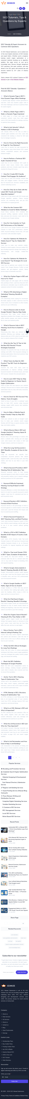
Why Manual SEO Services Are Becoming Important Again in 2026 (18, 839)
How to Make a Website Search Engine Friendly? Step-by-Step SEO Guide (13, 414)
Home (9, 34)
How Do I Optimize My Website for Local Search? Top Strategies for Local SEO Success (14, 261)
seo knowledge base (14, 947)
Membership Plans (7, 1041)
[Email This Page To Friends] (23, 923)
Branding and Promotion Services (13, 769)
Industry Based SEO (8, 1052)
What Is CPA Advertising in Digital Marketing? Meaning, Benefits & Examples (14, 294)
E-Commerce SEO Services (11, 807)
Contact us (5, 1025)
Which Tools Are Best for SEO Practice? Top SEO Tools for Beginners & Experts (14, 363)
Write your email (6, 1074)
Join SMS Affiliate (7, 1049)
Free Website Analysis (17, 79)
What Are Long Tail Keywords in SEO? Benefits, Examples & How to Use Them (14, 450)
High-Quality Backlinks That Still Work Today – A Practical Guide (17, 891)
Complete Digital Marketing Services (14, 801)
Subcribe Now (21, 972)
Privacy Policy (5, 1096)
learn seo (23, 938)
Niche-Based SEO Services (11, 816)
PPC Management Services (11, 810)
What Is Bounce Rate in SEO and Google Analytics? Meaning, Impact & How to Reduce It (13, 432)
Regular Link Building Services (12, 788)
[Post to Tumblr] (17, 923)
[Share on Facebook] (6, 923)
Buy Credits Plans (7, 1044)
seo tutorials (14, 935)
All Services (5, 1019)
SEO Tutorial (6, 1057)
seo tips (10, 941)
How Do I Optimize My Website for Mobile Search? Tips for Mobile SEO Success (14, 241)
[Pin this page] (14, 923)
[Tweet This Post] (8, 923)
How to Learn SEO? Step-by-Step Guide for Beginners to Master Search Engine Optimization (13, 381)
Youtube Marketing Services (11, 804)
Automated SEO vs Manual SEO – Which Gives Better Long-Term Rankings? (18, 829)
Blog (3, 1028)
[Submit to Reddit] (20, 923)
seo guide (18, 941)
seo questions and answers (10, 938)
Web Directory (6, 1060)
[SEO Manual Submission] (14, 985)
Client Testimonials (7, 1030)
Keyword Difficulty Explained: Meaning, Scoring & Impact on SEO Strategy (12, 485)
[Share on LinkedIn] (11, 923)
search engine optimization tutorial (14, 944)
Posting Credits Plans (8, 1047)
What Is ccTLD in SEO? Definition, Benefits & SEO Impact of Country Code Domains (14, 534)
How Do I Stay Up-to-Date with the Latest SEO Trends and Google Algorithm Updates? (14, 192)
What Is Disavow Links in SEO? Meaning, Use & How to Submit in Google (12, 327)
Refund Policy (24, 1096)
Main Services (6, 1017)
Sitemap (4, 1033)
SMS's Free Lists (7, 1055)
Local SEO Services (8, 813)
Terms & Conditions (14, 1096)
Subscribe (14, 1081)
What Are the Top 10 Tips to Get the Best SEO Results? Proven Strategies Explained (13, 345)
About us (5, 1014)
